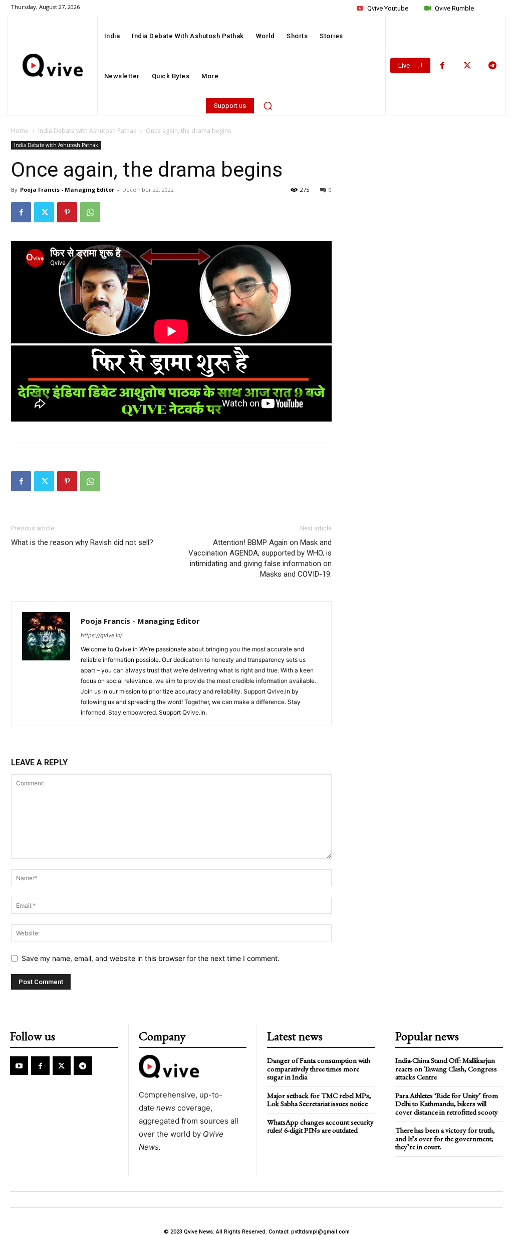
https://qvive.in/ (101, 635)
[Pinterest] (67, 212)
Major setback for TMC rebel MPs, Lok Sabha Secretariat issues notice (319, 1099)
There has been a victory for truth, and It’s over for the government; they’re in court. (445, 1138)
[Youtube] (19, 1065)
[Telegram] (492, 66)
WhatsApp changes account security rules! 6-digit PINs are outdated (320, 1126)
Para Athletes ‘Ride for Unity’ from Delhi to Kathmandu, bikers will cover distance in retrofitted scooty (446, 1103)
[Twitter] (467, 66)
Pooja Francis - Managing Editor (67, 189)
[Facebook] (442, 66)
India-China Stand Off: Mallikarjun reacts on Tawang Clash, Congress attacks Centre (446, 1068)
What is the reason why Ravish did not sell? (82, 542)
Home (20, 130)
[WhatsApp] (90, 212)
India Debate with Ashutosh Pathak (87, 130)
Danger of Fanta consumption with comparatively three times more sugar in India (318, 1068)
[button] (267, 105)
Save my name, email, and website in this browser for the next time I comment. (151, 958)
